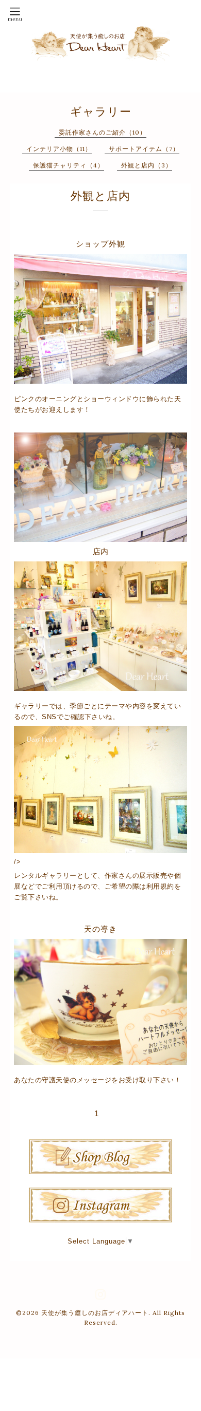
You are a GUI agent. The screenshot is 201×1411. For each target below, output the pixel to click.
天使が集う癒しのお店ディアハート (94, 1312)
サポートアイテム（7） (144, 149)
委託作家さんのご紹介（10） (102, 132)
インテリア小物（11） (59, 149)
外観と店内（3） (146, 165)
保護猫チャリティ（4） (68, 165)
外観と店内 (100, 196)
